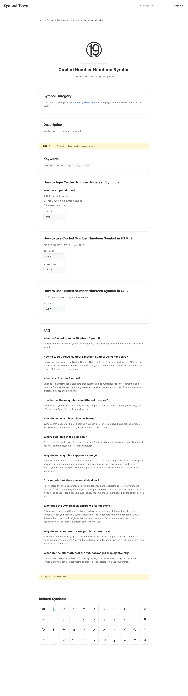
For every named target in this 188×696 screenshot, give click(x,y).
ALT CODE (47, 212)
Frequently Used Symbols (58, 20)
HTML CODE (48, 251)
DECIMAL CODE (50, 264)
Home (41, 20)
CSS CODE (48, 304)
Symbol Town (15, 5)
